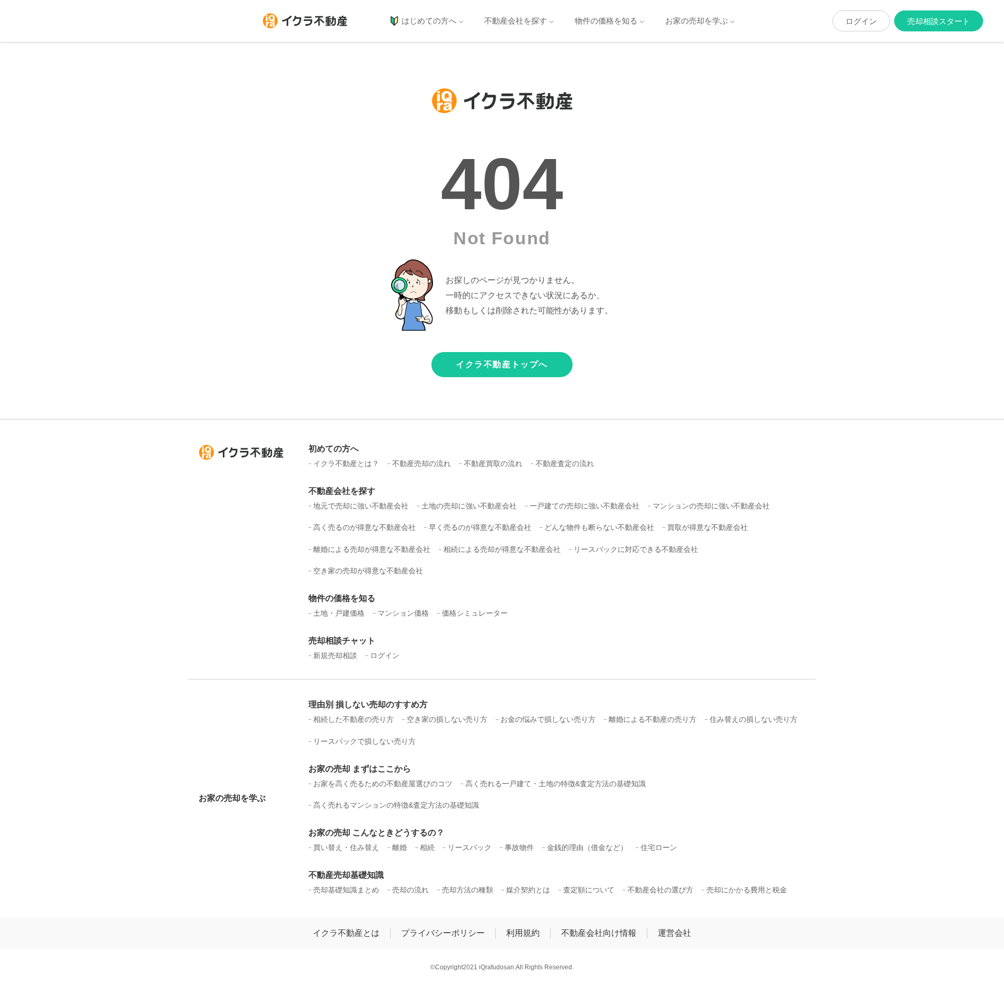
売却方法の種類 (467, 890)
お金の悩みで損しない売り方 (548, 719)
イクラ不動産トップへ (502, 364)
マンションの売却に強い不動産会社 (711, 506)
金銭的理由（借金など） (587, 847)
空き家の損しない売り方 (447, 719)
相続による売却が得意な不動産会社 (502, 549)
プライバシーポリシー (443, 933)
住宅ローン (659, 847)
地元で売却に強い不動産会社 (360, 506)
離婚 (399, 847)
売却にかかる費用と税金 (746, 890)
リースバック (470, 847)
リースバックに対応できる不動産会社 (636, 549)
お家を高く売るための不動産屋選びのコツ (382, 783)
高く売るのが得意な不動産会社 (364, 527)
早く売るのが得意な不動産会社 (480, 527)
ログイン (861, 21)
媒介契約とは (528, 890)
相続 (427, 847)
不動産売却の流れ (421, 463)
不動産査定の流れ (564, 463)
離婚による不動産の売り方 (653, 719)
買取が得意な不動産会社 (707, 527)
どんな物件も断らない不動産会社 (599, 527)
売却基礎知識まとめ (346, 890)
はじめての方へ (429, 20)
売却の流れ (410, 890)
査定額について (588, 890)
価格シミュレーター (475, 613)
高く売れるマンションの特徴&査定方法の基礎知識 (396, 805)
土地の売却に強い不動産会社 (469, 506)
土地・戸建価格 (338, 613)
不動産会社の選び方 (660, 890)
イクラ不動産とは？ (346, 463)
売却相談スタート (938, 21)
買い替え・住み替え (346, 847)
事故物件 (519, 847)
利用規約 (523, 933)
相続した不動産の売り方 (353, 719)
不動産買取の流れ (493, 463)
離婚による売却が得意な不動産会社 (371, 549)
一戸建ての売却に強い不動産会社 (585, 506)
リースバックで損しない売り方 (364, 741)
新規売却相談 (335, 655)
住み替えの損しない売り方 (753, 719)
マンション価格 (403, 613)
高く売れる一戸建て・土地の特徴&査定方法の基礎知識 (555, 783)
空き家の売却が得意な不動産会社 (368, 571)
